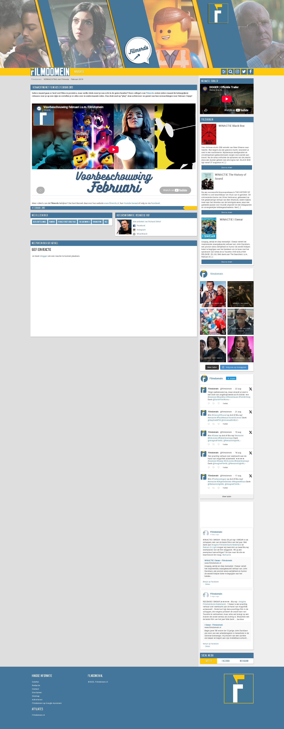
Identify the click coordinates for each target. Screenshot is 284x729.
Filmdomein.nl (38, 715)
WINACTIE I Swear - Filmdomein (218, 560)
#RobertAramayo (225, 438)
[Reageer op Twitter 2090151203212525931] (209, 444)
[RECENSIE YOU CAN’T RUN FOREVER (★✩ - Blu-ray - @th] (240, 322)
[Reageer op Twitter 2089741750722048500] (209, 467)
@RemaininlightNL (232, 440)
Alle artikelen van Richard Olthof (147, 221)
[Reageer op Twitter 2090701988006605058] (209, 423)
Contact (35, 689)
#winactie (212, 417)
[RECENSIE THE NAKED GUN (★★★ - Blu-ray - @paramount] (213, 294)
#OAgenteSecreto (224, 481)
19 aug (238, 432)
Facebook (155, 203)
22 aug (238, 388)
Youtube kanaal (131, 203)
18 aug (238, 452)
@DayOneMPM (214, 420)
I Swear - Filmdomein (214, 625)
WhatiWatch (142, 234)
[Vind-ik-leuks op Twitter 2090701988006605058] (219, 423)
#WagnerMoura (239, 481)
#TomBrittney (244, 397)
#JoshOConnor (235, 417)
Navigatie (79, 71)
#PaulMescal (222, 417)
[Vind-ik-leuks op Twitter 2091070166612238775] (219, 403)
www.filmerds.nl (111, 203)
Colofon (35, 681)
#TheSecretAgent (219, 479)
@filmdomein (226, 388)
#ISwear (215, 435)
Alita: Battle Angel (39, 222)
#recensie (212, 397)
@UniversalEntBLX (229, 420)
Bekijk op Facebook (211, 582)
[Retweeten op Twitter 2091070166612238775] (214, 403)
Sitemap (35, 696)
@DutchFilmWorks (221, 399)
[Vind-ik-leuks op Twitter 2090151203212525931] (219, 444)
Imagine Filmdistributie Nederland (226, 544)
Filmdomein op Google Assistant (47, 703)
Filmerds (150, 93)
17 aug (238, 475)
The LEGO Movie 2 (84, 222)
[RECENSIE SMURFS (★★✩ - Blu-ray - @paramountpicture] (213, 322)
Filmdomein (36, 79)
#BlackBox (221, 397)
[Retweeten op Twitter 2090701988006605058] (214, 423)
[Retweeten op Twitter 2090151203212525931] (214, 444)
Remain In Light (210, 547)
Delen (207, 584)
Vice (106, 222)
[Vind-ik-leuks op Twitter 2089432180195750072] (219, 487)
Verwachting (97, 222)
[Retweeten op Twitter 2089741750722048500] (214, 467)
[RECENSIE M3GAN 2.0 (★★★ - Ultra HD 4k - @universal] (240, 349)
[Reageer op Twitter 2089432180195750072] (209, 487)
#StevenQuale (232, 397)
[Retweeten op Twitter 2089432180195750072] (214, 487)
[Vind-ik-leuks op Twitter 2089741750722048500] (219, 467)
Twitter (208, 661)
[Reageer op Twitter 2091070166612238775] (209, 403)
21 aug (238, 411)
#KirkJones (213, 438)
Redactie (36, 685)
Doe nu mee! (226, 167)
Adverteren (37, 699)
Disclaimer (37, 692)
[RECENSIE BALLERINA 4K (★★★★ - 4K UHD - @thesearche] (240, 294)
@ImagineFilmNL (215, 440)
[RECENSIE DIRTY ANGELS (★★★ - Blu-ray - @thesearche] (213, 349)
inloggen (43, 256)
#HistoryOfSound (219, 415)
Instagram (141, 229)
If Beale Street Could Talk (67, 222)
